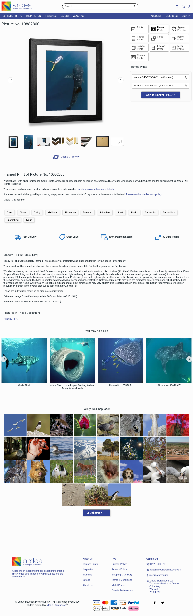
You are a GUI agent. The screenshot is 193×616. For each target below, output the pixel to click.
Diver (9, 212)
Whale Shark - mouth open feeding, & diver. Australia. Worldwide (72, 387)
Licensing (172, 15)
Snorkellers (169, 212)
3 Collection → (96, 513)
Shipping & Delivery (122, 574)
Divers (23, 212)
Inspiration (33, 15)
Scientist (87, 212)
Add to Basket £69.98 (160, 95)
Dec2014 (10, 318)
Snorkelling (13, 220)
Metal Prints (118, 585)
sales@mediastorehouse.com (165, 569)
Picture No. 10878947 (168, 385)
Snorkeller (150, 212)
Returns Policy (119, 569)
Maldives (52, 212)
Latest (65, 15)
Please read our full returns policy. (144, 194)
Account (156, 15)
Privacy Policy (119, 564)
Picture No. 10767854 (120, 385)
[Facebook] (154, 604)
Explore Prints (12, 15)
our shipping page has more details (95, 189)
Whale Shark (24, 385)
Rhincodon (70, 212)
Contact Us (152, 558)
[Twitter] (162, 604)
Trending (51, 15)
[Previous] (10, 80)
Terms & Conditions (122, 579)
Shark (120, 212)
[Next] (120, 80)
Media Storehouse (56, 605)
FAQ (114, 558)
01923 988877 (157, 564)
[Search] (134, 6)
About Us (78, 15)
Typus (29, 220)
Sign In (186, 15)
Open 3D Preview (69, 156)
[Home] (20, 9)
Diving (37, 212)
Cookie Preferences (122, 590)
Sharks (134, 212)
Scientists (105, 212)
